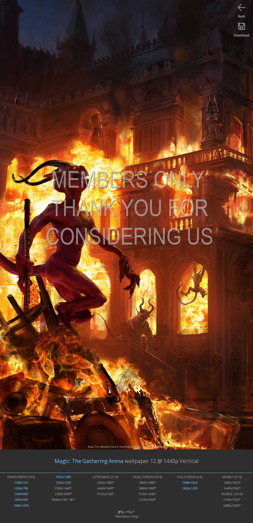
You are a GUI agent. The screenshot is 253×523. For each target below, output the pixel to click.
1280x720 (21, 482)
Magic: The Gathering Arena (89, 461)
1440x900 (21, 494)
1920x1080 (63, 477)
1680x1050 (21, 505)
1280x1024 (189, 482)
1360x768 (21, 488)
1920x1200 (63, 482)
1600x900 (21, 499)
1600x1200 (189, 488)
